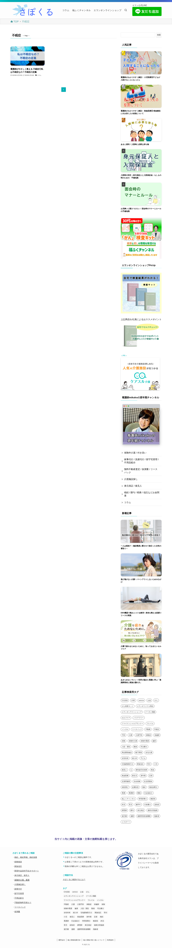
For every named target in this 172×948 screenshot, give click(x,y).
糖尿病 (152, 799)
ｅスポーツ (126, 822)
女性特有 (125, 758)
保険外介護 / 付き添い (135, 452)
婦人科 (134, 758)
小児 (155, 764)
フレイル (150, 723)
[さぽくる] (33, 10)
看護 (123, 793)
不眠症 (156, 729)
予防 (123, 735)
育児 (130, 804)
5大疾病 (125, 700)
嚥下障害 (138, 752)
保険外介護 (133, 741)
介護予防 (139, 735)
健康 (154, 741)
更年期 (143, 776)
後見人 (124, 770)
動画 (135, 747)
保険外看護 (145, 741)
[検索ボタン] (125, 10)
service (141, 700)
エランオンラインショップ (132, 712)
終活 (123, 804)
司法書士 (144, 747)
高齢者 (156, 816)
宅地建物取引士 (127, 764)
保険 (123, 741)
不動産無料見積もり (22, 902)
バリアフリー (139, 718)
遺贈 (132, 816)
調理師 (124, 810)
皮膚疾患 (135, 787)
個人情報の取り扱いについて (94, 940)
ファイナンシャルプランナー (132, 723)
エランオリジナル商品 (145, 706)
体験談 (148, 735)
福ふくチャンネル (128, 799)
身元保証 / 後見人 (133, 486)
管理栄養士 (143, 799)
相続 (144, 787)
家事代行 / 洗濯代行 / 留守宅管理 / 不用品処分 (141, 461)
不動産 (148, 729)
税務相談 (18, 862)
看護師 (131, 793)
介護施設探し (131, 479)
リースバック (137, 729)
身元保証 (140, 810)
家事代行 (18, 889)
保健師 (156, 735)
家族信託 (140, 764)
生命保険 (137, 781)
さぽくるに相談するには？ (74, 879)
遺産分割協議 (152, 810)
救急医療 (125, 776)
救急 (152, 770)
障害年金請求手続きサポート (26, 871)
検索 (159, 35)
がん (156, 700)
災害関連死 (126, 781)
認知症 (156, 804)
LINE (133, 700)
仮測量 (17, 912)
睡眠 (139, 793)
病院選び (125, 787)
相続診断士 (153, 787)
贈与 (132, 810)
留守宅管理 (19, 893)
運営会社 (61, 940)
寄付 (148, 764)
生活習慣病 (148, 781)
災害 (150, 776)
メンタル (125, 729)
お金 (149, 700)
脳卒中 (138, 804)
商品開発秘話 (127, 752)
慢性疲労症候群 (141, 770)
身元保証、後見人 (21, 875)
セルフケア (126, 718)
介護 (130, 735)
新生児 (134, 776)
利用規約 (110, 940)
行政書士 (147, 804)
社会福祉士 (148, 793)
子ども (143, 758)
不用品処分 (19, 898)
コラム (127, 502)
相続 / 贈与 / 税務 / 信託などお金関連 (141, 494)
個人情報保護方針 (74, 940)
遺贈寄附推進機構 (143, 816)
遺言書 (124, 816)
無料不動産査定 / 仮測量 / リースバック (140, 471)
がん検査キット (127, 706)
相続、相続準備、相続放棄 (25, 857)
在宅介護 (149, 752)
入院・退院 (126, 747)
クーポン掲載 (150, 712)
